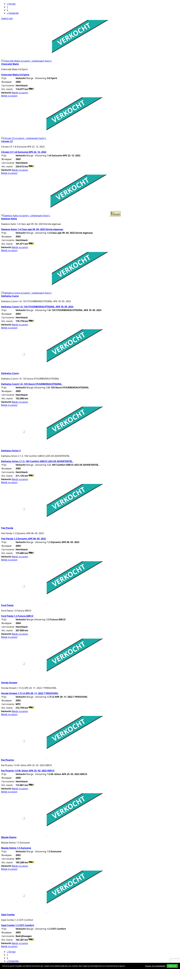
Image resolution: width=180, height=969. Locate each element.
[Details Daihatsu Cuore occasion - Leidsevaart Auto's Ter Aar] (56, 292)
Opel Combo (8, 914)
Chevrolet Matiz (10, 64)
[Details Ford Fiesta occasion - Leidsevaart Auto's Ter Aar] (53, 602)
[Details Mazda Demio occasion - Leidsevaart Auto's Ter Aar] (53, 834)
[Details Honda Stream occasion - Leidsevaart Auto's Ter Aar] (53, 679)
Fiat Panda (7, 527)
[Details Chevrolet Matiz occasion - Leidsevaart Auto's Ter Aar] (56, 60)
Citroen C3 (7, 141)
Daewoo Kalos (9, 218)
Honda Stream (9, 682)
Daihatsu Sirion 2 (11, 450)
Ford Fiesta (7, 605)
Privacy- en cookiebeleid (155, 966)
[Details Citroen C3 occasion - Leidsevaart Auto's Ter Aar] (53, 138)
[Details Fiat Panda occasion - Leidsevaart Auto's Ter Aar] (53, 524)
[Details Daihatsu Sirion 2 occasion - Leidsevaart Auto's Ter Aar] (53, 447)
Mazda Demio (8, 837)
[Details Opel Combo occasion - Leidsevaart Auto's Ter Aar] (53, 911)
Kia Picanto (7, 759)
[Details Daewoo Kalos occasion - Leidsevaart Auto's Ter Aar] (61, 215)
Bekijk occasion (20, 92)
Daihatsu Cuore (10, 296)
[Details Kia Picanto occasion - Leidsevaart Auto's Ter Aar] (53, 756)
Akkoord (172, 966)
